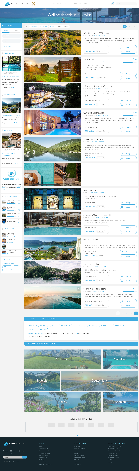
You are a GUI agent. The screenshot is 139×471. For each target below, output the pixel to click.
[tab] (81, 319)
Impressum (41, 464)
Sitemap (110, 462)
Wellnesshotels (59, 3)
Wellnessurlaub (7, 267)
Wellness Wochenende (9, 263)
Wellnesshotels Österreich (114, 451)
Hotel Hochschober (91, 264)
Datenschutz (49, 464)
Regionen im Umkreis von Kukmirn (44, 319)
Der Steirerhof (88, 59)
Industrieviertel (65, 325)
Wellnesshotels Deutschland (114, 446)
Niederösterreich (94, 192)
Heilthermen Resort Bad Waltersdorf (98, 86)
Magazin (76, 453)
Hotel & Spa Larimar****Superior (96, 33)
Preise (128, 301)
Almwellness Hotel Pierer (93, 139)
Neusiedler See (79, 325)
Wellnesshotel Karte (43, 448)
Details (128, 52)
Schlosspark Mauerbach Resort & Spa (98, 215)
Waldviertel (31, 325)
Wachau (54, 325)
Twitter (6, 451)
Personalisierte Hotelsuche (45, 453)
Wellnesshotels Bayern (113, 448)
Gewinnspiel (42, 460)
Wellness (16, 267)
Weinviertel (43, 329)
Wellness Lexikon (43, 457)
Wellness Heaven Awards (79, 457)
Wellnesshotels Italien (113, 455)
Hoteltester (76, 451)
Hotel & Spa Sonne (90, 240)
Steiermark (98, 62)
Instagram (22, 451)
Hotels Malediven (112, 460)
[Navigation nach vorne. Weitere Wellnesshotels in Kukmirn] (136, 313)
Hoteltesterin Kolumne (79, 455)
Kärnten (95, 242)
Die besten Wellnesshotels (45, 451)
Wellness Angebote (43, 455)
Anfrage (128, 47)
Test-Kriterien (77, 446)
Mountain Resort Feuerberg (94, 289)
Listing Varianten (77, 464)
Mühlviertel (43, 325)
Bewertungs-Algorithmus (79, 448)
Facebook (14, 451)
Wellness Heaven (77, 460)
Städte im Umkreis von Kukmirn (43, 344)
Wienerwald (92, 325)
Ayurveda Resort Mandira (93, 113)
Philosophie (76, 462)
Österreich (104, 35)
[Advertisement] (109, 174)
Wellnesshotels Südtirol (113, 457)
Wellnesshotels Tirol (112, 453)
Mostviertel (118, 325)
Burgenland (96, 35)
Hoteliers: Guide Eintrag (44, 462)
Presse (40, 446)
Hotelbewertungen (80, 3)
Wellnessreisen (7, 270)
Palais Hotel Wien (90, 190)
